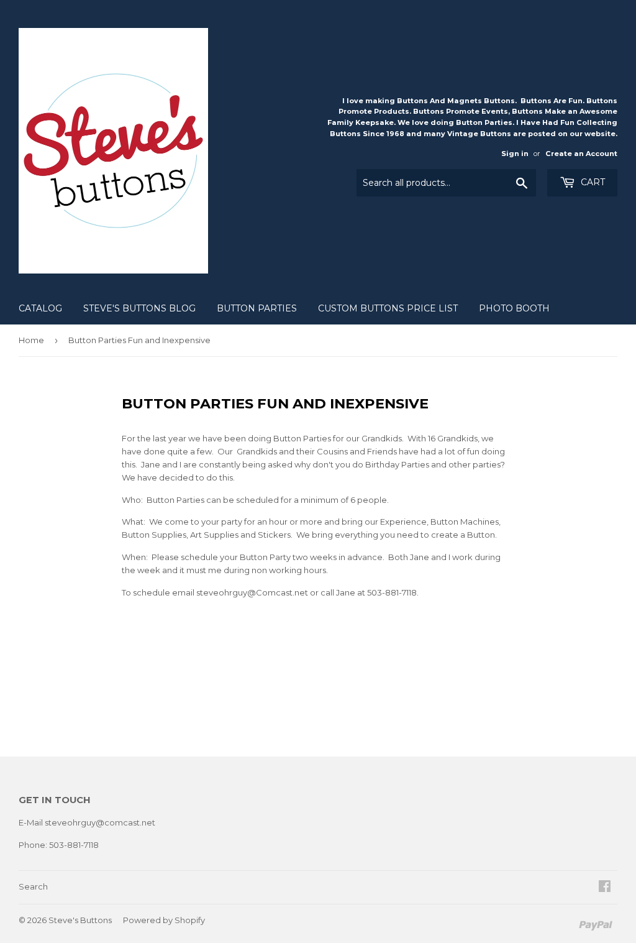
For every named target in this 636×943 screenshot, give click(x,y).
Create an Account (581, 153)
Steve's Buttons (80, 920)
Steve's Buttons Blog (139, 308)
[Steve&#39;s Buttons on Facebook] (604, 888)
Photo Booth (514, 308)
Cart (591, 182)
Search (33, 886)
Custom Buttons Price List (388, 308)
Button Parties (257, 308)
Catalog (40, 308)
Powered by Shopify (164, 920)
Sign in (515, 153)
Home (31, 340)
